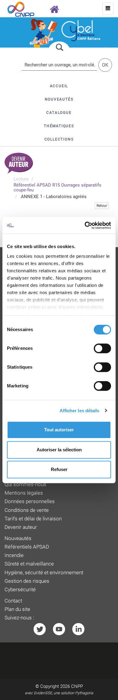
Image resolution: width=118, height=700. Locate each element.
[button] (59, 112)
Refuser (59, 469)
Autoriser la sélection (59, 449)
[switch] (102, 348)
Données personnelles (30, 501)
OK (105, 65)
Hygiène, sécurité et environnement (44, 573)
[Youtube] (59, 629)
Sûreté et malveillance (29, 564)
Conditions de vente (27, 510)
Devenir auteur (21, 527)
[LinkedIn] (78, 629)
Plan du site (17, 609)
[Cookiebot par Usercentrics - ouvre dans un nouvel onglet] (85, 225)
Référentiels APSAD (27, 547)
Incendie (14, 555)
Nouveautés (18, 538)
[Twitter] (40, 629)
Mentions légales (24, 493)
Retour (102, 206)
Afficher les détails (80, 410)
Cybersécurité (20, 589)
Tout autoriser (59, 429)
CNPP (77, 686)
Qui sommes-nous (25, 484)
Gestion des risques (27, 581)
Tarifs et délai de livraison (33, 519)
